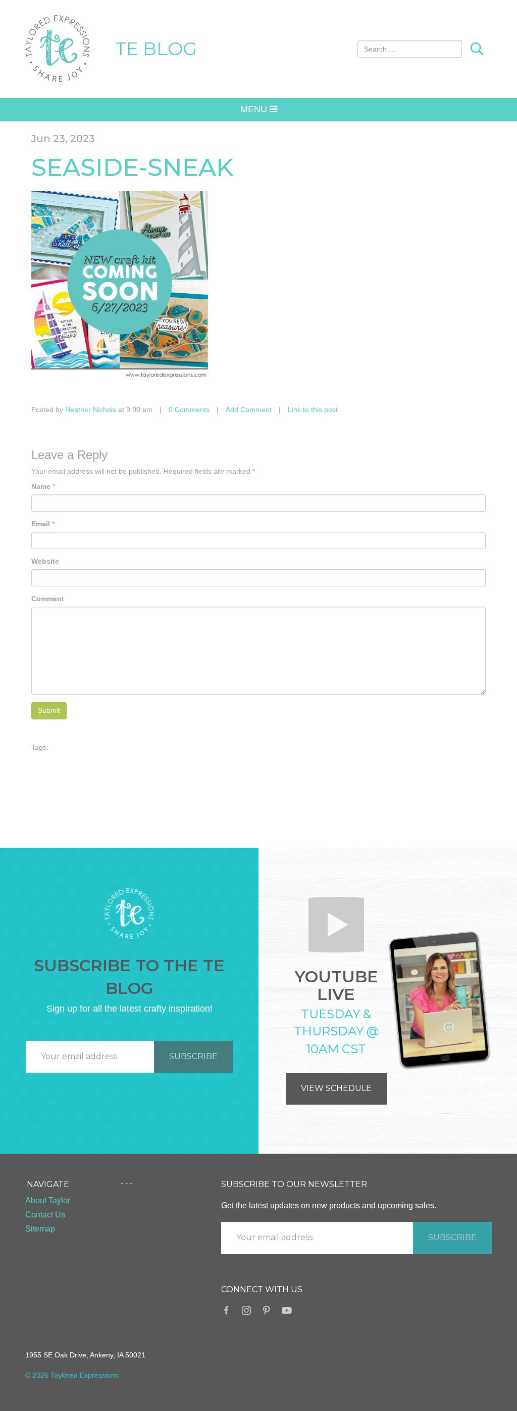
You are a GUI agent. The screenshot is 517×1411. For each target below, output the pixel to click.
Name (40, 486)
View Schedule (336, 1088)
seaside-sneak (132, 167)
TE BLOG (156, 48)
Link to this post (313, 409)
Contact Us (45, 1214)
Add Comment (249, 409)
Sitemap (40, 1228)
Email (40, 524)
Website (45, 561)
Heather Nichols (90, 409)
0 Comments (189, 409)
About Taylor (47, 1200)
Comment (47, 599)
